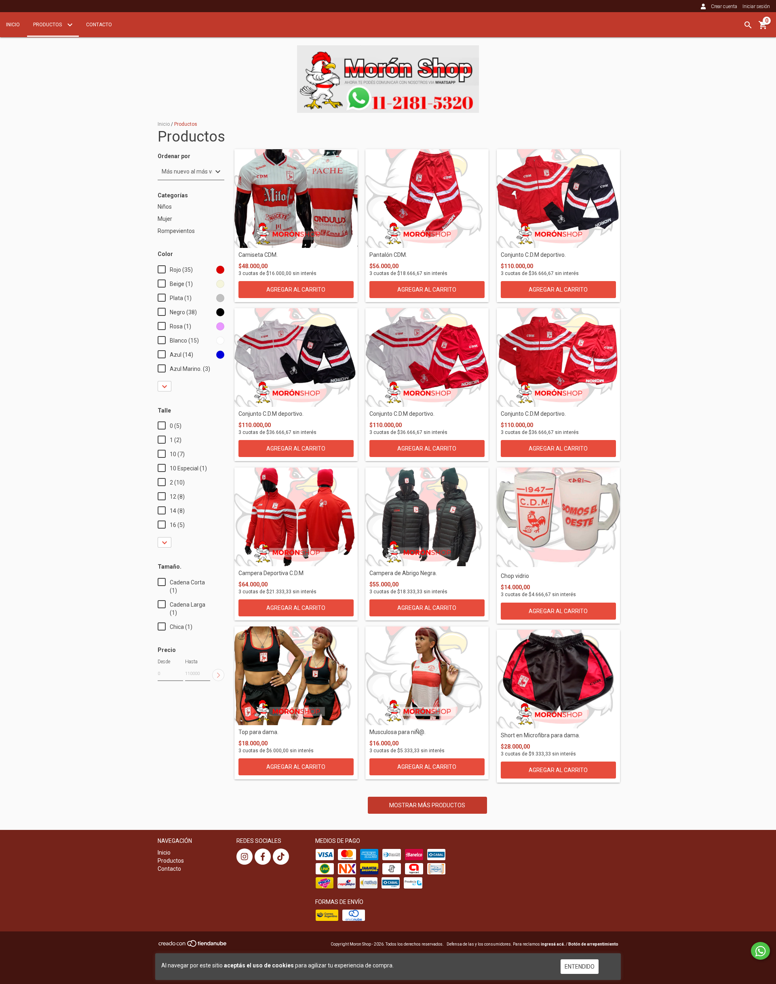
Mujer (165, 219)
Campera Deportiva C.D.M (271, 573)
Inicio (13, 25)
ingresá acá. (553, 944)
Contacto (99, 25)
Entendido (580, 966)
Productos (48, 25)
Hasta (191, 661)
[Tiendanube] (193, 946)
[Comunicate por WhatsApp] (760, 951)
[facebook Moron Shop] (263, 857)
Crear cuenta (724, 6)
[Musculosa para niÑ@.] (427, 675)
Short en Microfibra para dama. (540, 735)
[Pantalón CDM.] (427, 198)
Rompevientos (176, 231)
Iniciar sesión (756, 6)
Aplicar (218, 675)
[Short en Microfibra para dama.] (558, 679)
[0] (763, 28)
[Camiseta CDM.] (296, 198)
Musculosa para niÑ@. (397, 732)
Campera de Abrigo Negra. (403, 573)
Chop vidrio (515, 576)
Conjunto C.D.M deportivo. (533, 255)
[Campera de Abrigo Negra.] (427, 517)
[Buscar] (748, 25)
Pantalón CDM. (388, 255)
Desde (164, 661)
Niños (165, 206)
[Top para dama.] (296, 675)
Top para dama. (258, 732)
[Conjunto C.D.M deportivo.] (558, 198)
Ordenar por (174, 156)
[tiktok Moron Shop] (281, 857)
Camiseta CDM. (258, 255)
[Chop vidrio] (558, 518)
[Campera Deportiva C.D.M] (296, 517)
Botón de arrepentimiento (593, 944)
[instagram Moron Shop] (244, 857)
